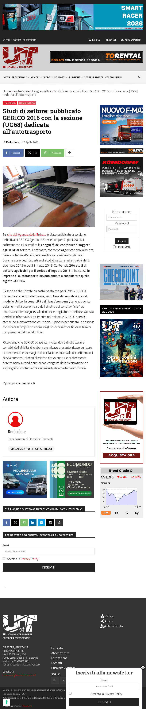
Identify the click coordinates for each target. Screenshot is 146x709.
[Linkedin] (32, 522)
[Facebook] (6, 522)
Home (7, 91)
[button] (140, 77)
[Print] (59, 522)
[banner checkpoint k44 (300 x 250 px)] (121, 299)
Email (6, 545)
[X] (15, 522)
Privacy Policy (29, 559)
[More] (69, 153)
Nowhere (27, 706)
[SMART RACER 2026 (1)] (73, 29)
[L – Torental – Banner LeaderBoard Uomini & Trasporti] (96, 61)
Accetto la (22, 559)
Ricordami (123, 246)
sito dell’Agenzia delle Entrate (26, 234)
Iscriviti (48, 567)
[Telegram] (41, 522)
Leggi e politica (42, 91)
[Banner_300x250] (25, 496)
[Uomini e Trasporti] (26, 57)
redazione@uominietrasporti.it (19, 675)
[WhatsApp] (24, 522)
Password (122, 223)
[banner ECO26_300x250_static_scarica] (72, 496)
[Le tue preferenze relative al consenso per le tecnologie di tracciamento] (6, 702)
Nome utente (121, 211)
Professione (21, 91)
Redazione (12, 142)
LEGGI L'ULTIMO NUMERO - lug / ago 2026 (121, 310)
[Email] (50, 522)
